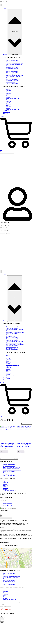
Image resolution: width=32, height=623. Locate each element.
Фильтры (8, 95)
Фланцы (8, 97)
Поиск (16, 458)
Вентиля (8, 89)
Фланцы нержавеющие (12, 68)
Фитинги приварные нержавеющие (15, 65)
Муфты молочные (10, 69)
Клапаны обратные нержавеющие (14, 63)
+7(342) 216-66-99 (4, 222)
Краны (7, 94)
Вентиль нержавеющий (12, 60)
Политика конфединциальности (5, 605)
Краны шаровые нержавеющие (14, 64)
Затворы (8, 91)
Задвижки (8, 90)
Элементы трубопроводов (12, 98)
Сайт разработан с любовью (7, 613)
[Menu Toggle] (0, 5)
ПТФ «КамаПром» (5, 1)
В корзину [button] (4, 451)
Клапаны (8, 93)
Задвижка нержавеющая (12, 61)
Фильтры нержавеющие (12, 67)
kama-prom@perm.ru (5, 225)
